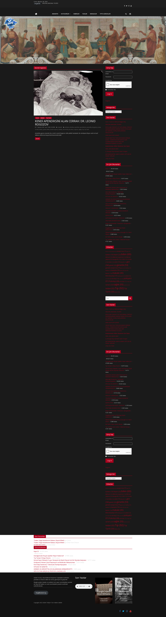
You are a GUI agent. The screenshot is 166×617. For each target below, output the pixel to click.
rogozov (76, 129)
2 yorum (60, 127)
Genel (37, 118)
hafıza (128, 268)
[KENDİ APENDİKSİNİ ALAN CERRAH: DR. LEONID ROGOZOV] (68, 72)
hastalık (115, 270)
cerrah (98, 127)
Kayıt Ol (107, 168)
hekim (48, 129)
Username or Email (109, 72)
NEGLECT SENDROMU (111, 208)
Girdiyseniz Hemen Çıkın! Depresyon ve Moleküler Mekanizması (54, 562)
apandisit (76, 127)
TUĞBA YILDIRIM (51, 127)
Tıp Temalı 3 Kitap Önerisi (112, 178)
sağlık (80, 129)
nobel (128, 276)
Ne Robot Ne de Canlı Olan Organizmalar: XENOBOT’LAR (104, 590)
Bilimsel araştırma (119, 257)
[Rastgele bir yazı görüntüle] (130, 14)
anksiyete (114, 251)
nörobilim (108, 278)
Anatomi (108, 251)
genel (44, 129)
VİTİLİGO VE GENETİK (111, 196)
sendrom (127, 285)
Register (107, 101)
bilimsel (108, 257)
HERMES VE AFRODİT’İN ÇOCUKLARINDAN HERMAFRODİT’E (53, 569)
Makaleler (93, 14)
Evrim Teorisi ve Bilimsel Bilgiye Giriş (115, 122)
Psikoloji (114, 281)
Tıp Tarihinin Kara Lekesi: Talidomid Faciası (117, 239)
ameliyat (67, 127)
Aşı (128, 251)
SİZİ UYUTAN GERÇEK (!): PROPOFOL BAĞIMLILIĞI (50, 571)
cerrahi (36, 129)
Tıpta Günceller (105, 14)
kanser (108, 273)
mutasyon (121, 276)
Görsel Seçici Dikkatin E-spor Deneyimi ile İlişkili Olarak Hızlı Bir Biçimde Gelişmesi (60, 560)
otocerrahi (65, 129)
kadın (126, 270)
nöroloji (115, 278)
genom (123, 268)
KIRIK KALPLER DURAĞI (112, 135)
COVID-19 (125, 259)
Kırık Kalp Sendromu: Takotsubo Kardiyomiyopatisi (50, 565)
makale (60, 129)
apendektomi (83, 127)
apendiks (89, 127)
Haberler (76, 14)
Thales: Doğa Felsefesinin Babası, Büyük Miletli (49, 540)
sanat (109, 285)
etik (117, 262)
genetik (122, 265)
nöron (121, 278)
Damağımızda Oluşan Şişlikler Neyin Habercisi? (118, 174)
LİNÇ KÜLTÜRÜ (109, 158)
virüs (117, 292)
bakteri (109, 255)
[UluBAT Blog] (36, 14)
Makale (42, 118)
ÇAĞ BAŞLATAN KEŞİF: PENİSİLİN (114, 218)
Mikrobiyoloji (111, 276)
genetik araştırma (112, 268)
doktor (41, 129)
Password (108, 77)
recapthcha (108, 80)
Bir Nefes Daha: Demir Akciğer (114, 237)
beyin (117, 255)
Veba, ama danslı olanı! (111, 149)
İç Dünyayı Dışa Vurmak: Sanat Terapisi (116, 151)
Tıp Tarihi (48, 118)
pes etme (71, 129)
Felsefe (123, 262)
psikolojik (122, 281)
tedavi (110, 288)
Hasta (108, 270)
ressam (129, 281)
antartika (71, 127)
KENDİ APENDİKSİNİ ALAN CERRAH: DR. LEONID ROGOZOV (65, 122)
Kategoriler (65, 14)
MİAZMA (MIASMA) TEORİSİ (50, 3)
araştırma (121, 251)
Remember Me (111, 89)
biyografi (94, 127)
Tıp (83, 129)
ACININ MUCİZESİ (39, 545)
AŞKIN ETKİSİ (109, 215)
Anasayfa (55, 14)
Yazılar (84, 14)
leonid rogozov (54, 129)
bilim (126, 254)
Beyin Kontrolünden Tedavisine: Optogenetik (117, 223)
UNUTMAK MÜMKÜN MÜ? (113, 221)
